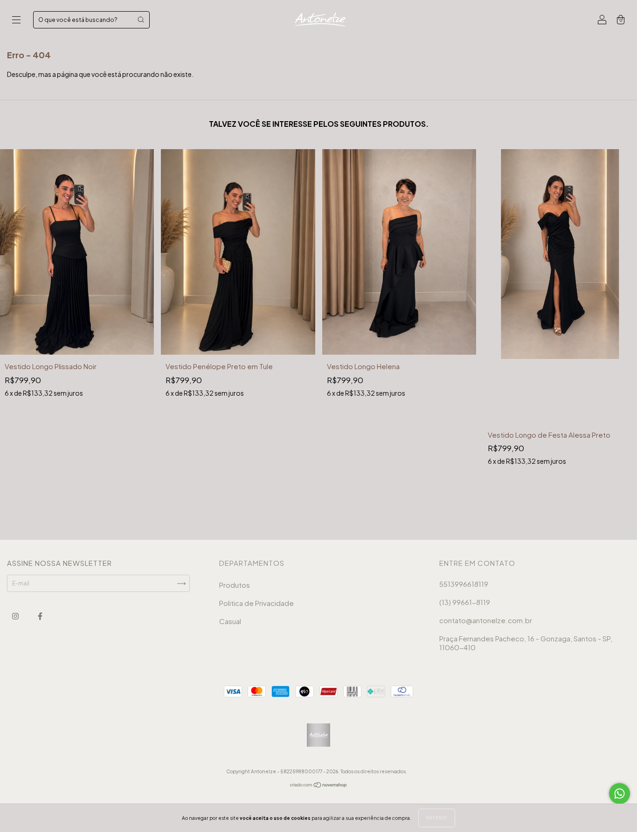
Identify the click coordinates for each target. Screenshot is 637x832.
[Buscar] (141, 20)
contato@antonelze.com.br (485, 620)
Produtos (234, 584)
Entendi (436, 818)
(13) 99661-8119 (464, 602)
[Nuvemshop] (319, 786)
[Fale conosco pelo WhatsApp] (619, 793)
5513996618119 (463, 583)
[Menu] (16, 20)
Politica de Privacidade (256, 602)
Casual (230, 621)
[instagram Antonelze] (16, 616)
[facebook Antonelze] (40, 616)
